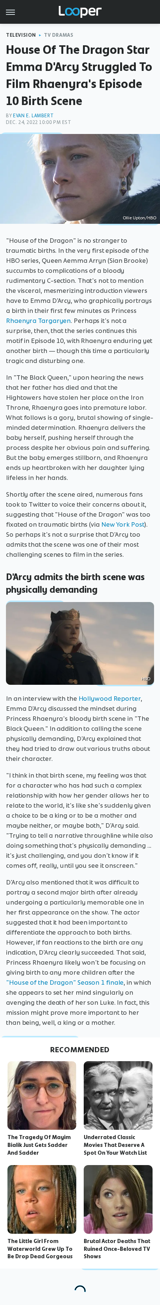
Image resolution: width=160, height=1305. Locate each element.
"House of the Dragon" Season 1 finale (65, 982)
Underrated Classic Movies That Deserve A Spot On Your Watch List (115, 1145)
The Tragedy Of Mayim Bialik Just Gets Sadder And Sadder (39, 1145)
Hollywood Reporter (110, 698)
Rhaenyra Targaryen (38, 320)
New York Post (122, 524)
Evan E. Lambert (33, 115)
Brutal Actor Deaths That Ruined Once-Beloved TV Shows (117, 1248)
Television (21, 35)
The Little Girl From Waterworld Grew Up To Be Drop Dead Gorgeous (40, 1248)
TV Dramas (58, 35)
